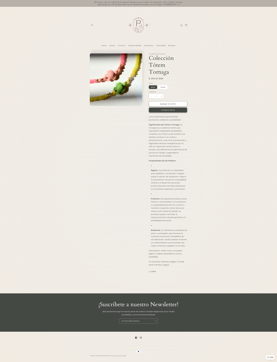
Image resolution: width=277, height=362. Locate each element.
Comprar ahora (168, 110)
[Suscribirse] (155, 321)
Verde (162, 87)
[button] (92, 25)
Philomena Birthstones (103, 356)
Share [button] (153, 271)
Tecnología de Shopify (118, 356)
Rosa (153, 87)
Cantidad (152, 92)
